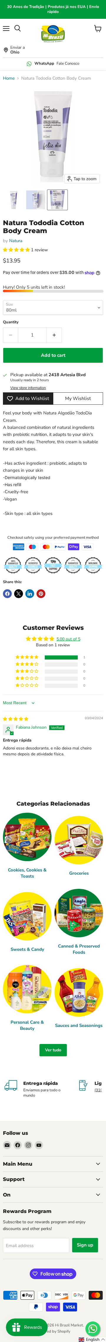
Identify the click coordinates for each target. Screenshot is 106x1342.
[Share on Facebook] (7, 593)
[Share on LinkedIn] (29, 593)
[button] (14, 200)
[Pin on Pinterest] (41, 593)
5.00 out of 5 (68, 639)
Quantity (11, 322)
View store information (28, 388)
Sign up (85, 1245)
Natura (15, 241)
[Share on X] (18, 593)
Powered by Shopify (53, 1331)
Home (9, 78)
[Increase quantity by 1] (54, 335)
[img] (15, 719)
